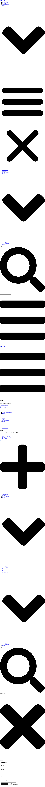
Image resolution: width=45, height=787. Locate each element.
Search (1, 246)
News (6, 74)
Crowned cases (5, 2)
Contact (3, 77)
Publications (7, 75)
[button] (22, 124)
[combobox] (5, 693)
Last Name (3, 769)
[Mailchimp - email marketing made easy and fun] (14, 785)
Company (3, 776)
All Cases (4, 3)
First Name (3, 765)
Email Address (4, 773)
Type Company (4, 780)
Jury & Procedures (5, 4)
